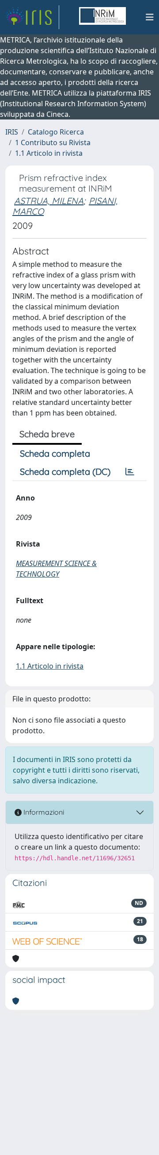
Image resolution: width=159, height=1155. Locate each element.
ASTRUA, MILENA (48, 200)
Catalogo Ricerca (56, 132)
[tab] (130, 471)
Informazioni (43, 812)
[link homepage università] (102, 17)
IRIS (11, 132)
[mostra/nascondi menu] (150, 17)
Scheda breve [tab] (47, 433)
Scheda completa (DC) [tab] (65, 471)
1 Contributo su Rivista (53, 142)
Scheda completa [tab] (55, 453)
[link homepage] (32, 17)
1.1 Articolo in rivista (49, 153)
